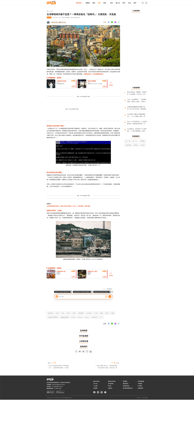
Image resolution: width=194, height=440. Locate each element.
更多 (135, 3)
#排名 (62, 313)
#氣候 (106, 313)
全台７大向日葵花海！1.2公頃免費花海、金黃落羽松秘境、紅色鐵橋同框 (137, 122)
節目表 (109, 386)
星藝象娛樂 (140, 388)
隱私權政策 (125, 383)
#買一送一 (135, 141)
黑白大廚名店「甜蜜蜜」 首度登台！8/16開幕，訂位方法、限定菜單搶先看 (136, 93)
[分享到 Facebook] (108, 22)
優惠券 (88, 3)
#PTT (101, 317)
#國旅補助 (128, 145)
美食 (104, 3)
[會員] (146, 3)
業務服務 (125, 381)
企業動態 (95, 388)
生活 (129, 3)
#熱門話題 (94, 317)
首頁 (48, 11)
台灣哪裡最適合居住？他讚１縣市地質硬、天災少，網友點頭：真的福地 (68, 206)
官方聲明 (140, 386)
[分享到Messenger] (115, 22)
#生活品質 (89, 313)
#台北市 (86, 317)
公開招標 (140, 383)
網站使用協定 (126, 386)
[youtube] (98, 392)
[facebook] (94, 392)
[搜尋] (143, 3)
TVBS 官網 (138, 397)
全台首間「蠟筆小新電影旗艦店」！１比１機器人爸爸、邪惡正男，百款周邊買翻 (136, 115)
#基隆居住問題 (64, 317)
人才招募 (95, 386)
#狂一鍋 (127, 141)
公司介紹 (95, 383)
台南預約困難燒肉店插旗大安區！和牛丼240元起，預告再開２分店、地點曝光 (137, 108)
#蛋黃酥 (142, 141)
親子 (124, 3)
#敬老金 (135, 145)
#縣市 (68, 313)
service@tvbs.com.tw (57, 386)
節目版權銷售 (141, 381)
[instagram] (105, 392)
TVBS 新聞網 (144, 397)
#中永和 (73, 317)
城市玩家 (78, 3)
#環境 (112, 313)
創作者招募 (110, 383)
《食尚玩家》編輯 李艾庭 (58, 22)
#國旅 (74, 313)
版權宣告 (110, 388)
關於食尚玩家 (96, 381)
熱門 (99, 3)
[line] (101, 392)
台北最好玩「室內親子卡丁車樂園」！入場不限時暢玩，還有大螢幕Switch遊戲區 (136, 130)
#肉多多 (142, 145)
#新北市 (80, 317)
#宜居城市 (50, 313)
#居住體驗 (81, 313)
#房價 (101, 313)
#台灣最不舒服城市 (53, 317)
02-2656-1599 (57, 388)
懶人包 (118, 3)
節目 (93, 3)
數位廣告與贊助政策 (127, 388)
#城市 (57, 313)
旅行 (111, 3)
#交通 (95, 313)
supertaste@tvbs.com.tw (58, 384)
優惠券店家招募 (111, 381)
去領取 (73, 86)
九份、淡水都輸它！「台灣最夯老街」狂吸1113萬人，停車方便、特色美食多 (136, 100)
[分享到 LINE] (112, 22)
